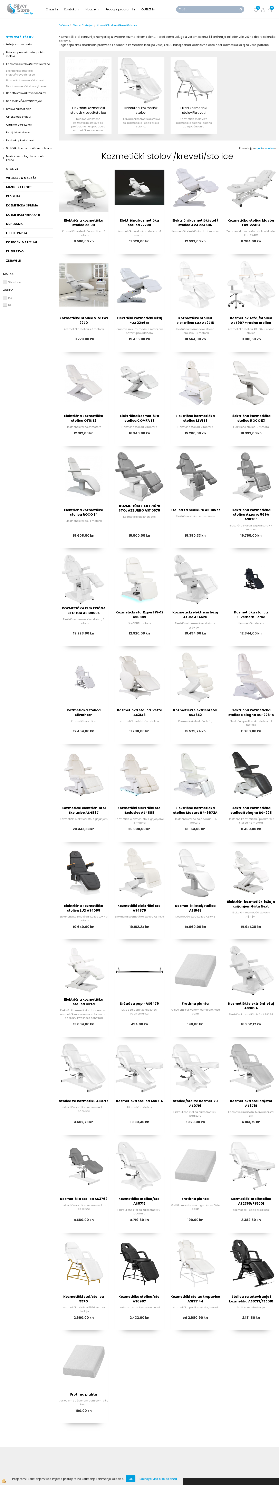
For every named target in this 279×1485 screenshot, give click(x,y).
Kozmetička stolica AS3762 (83, 1198)
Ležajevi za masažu (19, 44)
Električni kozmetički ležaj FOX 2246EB (139, 320)
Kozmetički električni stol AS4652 (195, 712)
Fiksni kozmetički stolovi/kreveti (26, 86)
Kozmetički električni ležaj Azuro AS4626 (195, 614)
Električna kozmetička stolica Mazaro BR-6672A (195, 810)
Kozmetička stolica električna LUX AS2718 (195, 320)
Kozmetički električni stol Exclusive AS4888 (139, 810)
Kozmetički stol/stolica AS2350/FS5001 (251, 1201)
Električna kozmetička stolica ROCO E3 (251, 418)
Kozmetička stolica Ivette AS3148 (139, 712)
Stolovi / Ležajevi (83, 25)
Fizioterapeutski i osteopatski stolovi (25, 54)
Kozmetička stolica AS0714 (139, 1101)
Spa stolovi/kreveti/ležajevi (24, 101)
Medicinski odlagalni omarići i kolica (25, 158)
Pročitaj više (88, 84)
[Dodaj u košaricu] (139, 301)
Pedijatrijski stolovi (18, 132)
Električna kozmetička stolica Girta (83, 1002)
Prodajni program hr (120, 9)
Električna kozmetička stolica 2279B (139, 222)
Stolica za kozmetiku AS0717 (83, 1101)
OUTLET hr (148, 9)
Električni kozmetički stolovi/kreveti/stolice (20, 73)
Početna (64, 25)
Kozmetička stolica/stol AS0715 (139, 1201)
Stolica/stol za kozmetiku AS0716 (195, 1103)
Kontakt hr (71, 9)
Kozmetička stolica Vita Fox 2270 (83, 320)
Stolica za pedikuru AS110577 (195, 510)
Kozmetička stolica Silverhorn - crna (251, 614)
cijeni (258, 148)
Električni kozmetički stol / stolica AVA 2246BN (195, 222)
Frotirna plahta (195, 1003)
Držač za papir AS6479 (139, 1003)
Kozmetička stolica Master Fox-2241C (251, 222)
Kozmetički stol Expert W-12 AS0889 (139, 614)
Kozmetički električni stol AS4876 (139, 908)
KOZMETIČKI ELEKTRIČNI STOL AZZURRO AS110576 (139, 508)
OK (131, 1479)
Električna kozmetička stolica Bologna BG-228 (251, 810)
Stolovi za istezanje (18, 109)
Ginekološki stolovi (18, 117)
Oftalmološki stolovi (19, 125)
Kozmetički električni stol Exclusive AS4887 (84, 810)
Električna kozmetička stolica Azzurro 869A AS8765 (251, 515)
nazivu (269, 148)
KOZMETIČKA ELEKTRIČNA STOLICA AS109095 (84, 610)
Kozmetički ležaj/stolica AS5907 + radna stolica (251, 320)
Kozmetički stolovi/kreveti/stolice (28, 64)
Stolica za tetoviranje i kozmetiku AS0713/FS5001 (251, 1299)
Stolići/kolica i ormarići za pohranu (29, 148)
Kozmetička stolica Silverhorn (84, 712)
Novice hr (92, 9)
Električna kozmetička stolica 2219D (83, 222)
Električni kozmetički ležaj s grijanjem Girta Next (251, 904)
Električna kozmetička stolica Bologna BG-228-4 (251, 712)
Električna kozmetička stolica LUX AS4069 (83, 908)
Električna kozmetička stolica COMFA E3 (139, 418)
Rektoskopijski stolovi (20, 140)
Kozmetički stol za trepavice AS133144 (195, 1299)
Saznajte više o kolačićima (158, 1479)
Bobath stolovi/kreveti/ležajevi (26, 93)
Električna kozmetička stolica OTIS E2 (83, 418)
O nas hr (52, 9)
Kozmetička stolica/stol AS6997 (139, 1299)
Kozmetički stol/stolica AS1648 (195, 908)
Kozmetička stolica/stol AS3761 (251, 1103)
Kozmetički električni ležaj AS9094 (251, 1006)
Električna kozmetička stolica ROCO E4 (83, 512)
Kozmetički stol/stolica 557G (83, 1299)
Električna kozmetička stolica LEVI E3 (195, 418)
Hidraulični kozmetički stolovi (25, 80)
